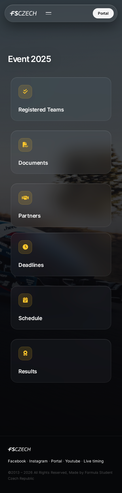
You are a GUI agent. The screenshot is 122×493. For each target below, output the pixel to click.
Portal (103, 13)
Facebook (17, 461)
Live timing (94, 461)
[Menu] (48, 13)
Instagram (38, 461)
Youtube (72, 461)
